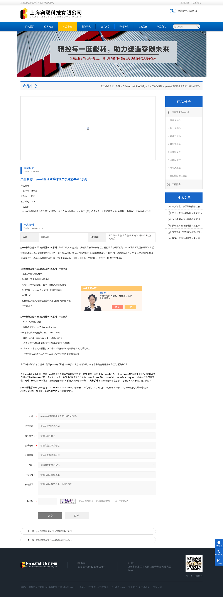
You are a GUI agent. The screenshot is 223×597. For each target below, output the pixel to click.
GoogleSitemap (118, 587)
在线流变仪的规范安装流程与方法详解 (187, 232)
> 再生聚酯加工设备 (177, 176)
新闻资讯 (86, 26)
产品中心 (67, 26)
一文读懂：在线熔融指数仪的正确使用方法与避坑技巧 (187, 206)
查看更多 (176, 184)
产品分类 (184, 102)
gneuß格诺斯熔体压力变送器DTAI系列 (54, 531)
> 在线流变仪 (174, 152)
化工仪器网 (144, 587)
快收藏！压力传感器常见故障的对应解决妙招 (187, 226)
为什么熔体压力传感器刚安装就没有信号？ (187, 213)
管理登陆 (157, 587)
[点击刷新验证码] (68, 501)
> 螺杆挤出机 (174, 144)
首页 (118, 86)
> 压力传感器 (174, 128)
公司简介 (48, 26)
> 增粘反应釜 (174, 168)
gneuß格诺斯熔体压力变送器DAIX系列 (54, 540)
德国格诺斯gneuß (141, 86)
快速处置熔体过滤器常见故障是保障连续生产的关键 (187, 238)
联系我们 (197, 3)
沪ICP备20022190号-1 (98, 587)
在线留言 (142, 26)
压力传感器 (157, 86)
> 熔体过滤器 (174, 136)
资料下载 (123, 26)
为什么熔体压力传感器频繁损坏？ (187, 219)
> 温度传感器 (174, 120)
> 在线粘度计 (174, 160)
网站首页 (29, 26)
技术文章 (105, 26)
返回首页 (185, 3)
